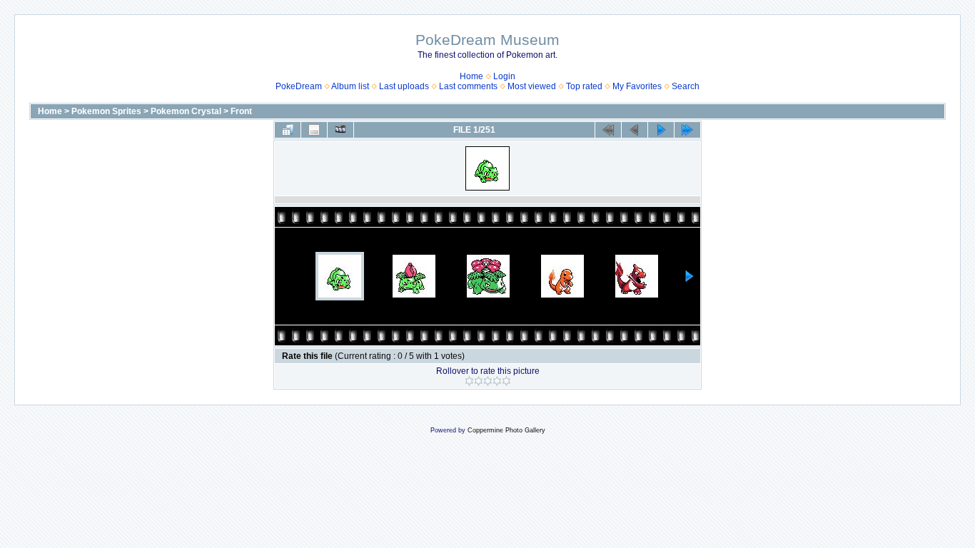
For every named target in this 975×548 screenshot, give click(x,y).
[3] (487, 381)
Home (471, 76)
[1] (469, 381)
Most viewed (531, 86)
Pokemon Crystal (186, 111)
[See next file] (661, 130)
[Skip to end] (687, 130)
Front (241, 111)
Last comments (468, 86)
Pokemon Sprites (106, 111)
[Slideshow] (340, 130)
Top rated (584, 86)
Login (504, 76)
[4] (497, 381)
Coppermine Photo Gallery (506, 430)
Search (685, 86)
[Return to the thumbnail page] (287, 130)
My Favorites (637, 86)
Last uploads (404, 86)
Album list (350, 86)
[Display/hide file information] (314, 130)
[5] (506, 381)
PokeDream (299, 86)
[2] (478, 381)
